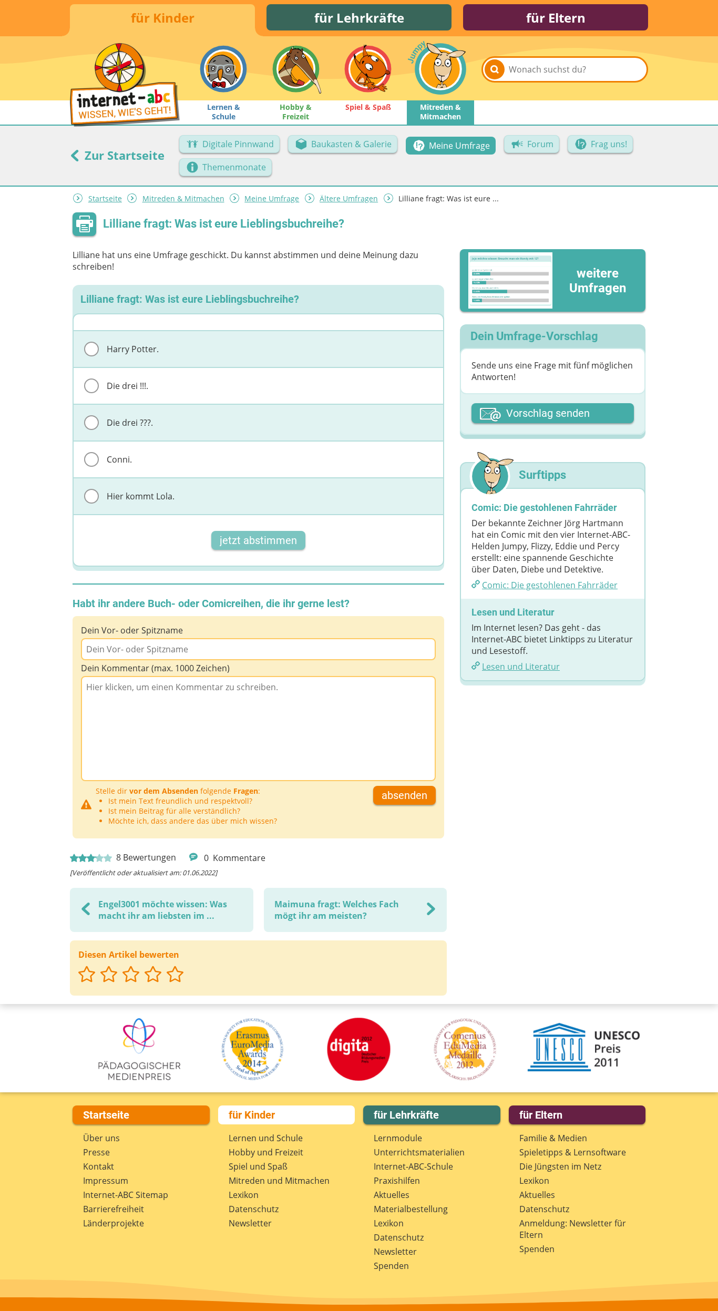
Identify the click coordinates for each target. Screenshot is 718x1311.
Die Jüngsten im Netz (560, 1166)
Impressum (105, 1180)
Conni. (119, 459)
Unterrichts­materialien (419, 1152)
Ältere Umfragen (349, 198)
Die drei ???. (130, 422)
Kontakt (98, 1166)
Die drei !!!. (127, 386)
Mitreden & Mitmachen (183, 198)
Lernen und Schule (266, 1138)
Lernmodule (398, 1138)
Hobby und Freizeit (266, 1152)
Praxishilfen (397, 1180)
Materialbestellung (411, 1209)
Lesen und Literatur (521, 666)
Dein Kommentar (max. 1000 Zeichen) (155, 668)
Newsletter (250, 1223)
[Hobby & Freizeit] (296, 69)
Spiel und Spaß (258, 1166)
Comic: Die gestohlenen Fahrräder (550, 585)
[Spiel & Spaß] (368, 69)
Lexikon (244, 1195)
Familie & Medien (553, 1138)
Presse (96, 1152)
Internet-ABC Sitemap (125, 1195)
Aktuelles (391, 1195)
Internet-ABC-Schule (413, 1166)
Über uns (101, 1138)
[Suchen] (495, 69)
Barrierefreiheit (113, 1209)
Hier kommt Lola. (141, 496)
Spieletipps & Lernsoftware (572, 1152)
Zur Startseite (123, 155)
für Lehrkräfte (359, 17)
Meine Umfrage (271, 198)
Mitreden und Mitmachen (279, 1180)
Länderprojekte (113, 1223)
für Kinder (162, 17)
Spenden (391, 1266)
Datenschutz (254, 1209)
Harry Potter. (133, 349)
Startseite (105, 198)
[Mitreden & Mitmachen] (440, 69)
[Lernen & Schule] (223, 69)
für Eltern (556, 17)
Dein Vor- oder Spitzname (132, 630)
